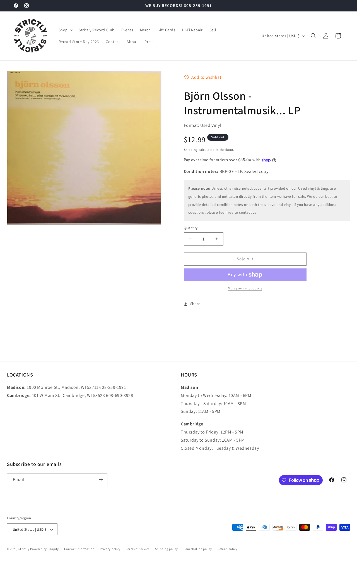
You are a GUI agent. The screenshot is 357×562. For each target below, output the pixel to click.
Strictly (24, 549)
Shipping (191, 149)
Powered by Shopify (44, 549)
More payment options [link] (245, 288)
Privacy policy (110, 549)
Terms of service (137, 549)
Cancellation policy (198, 549)
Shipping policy (166, 549)
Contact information (79, 549)
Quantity (191, 227)
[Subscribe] (101, 479)
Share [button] (195, 303)
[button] (65, 30)
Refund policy (227, 549)
